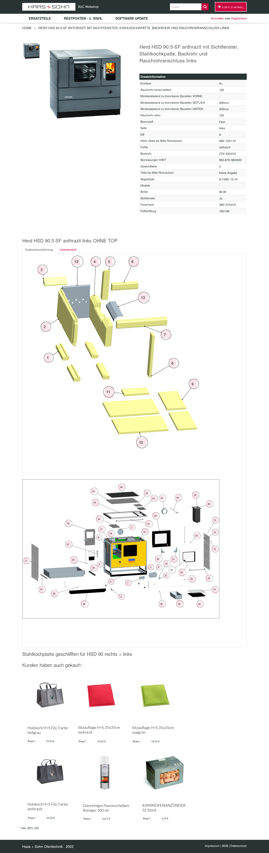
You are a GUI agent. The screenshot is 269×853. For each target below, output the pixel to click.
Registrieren (239, 18)
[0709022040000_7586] (31, 50)
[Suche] (205, 6)
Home (27, 28)
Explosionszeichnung (39, 249)
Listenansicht (67, 249)
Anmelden (217, 18)
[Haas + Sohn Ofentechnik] (48, 7)
